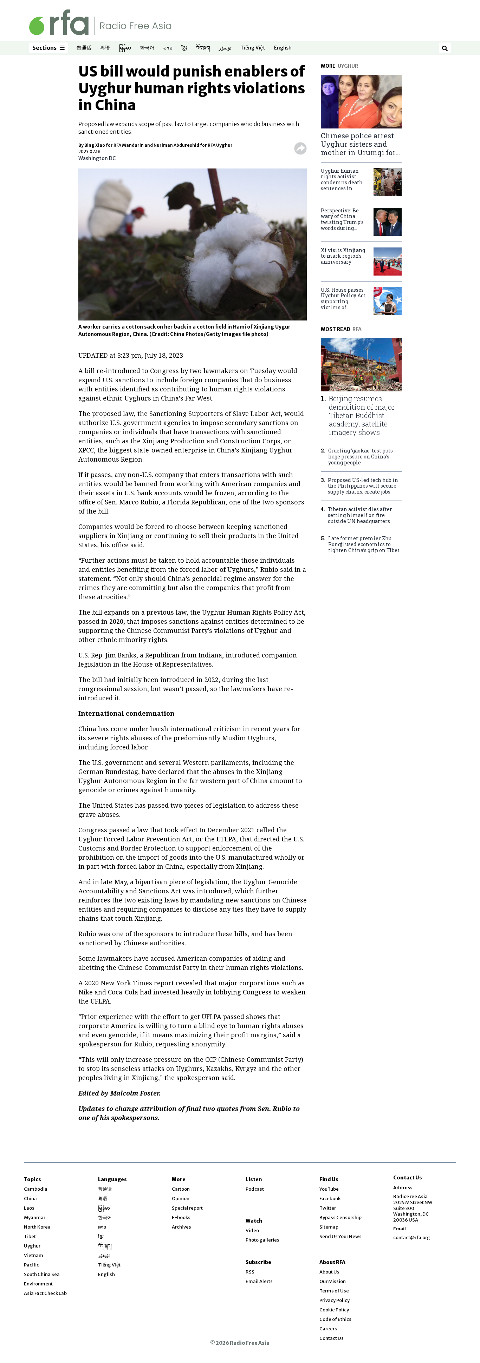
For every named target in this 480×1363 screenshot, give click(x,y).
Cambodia (35, 1189)
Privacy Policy (334, 1300)
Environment (38, 1284)
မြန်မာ (125, 48)
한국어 (147, 48)
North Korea (37, 1227)
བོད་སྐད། (203, 48)
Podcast (255, 1189)
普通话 (84, 48)
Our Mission (332, 1281)
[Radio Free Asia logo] (100, 22)
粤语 (105, 48)
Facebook (329, 1199)
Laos (29, 1208)
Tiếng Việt (252, 48)
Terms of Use (334, 1291)
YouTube (329, 1189)
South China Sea (42, 1274)
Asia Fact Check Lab (45, 1293)
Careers (328, 1329)
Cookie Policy (334, 1310)
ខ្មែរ (184, 48)
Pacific (31, 1265)
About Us (329, 1272)
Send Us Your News (340, 1236)
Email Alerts (259, 1281)
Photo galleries (262, 1240)
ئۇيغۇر (225, 48)
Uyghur (32, 1246)
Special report (187, 1208)
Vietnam (33, 1255)
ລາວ (168, 48)
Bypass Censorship (340, 1217)
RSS (250, 1272)
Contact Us (331, 1338)
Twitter (327, 1208)
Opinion (180, 1199)
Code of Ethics (335, 1319)
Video (252, 1230)
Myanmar (34, 1217)
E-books (181, 1217)
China (30, 1199)
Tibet (30, 1236)
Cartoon (181, 1189)
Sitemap (328, 1227)
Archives (181, 1227)
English (283, 48)
